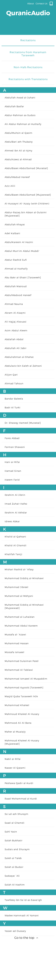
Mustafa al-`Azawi (15, 634)
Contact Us (41, 3)
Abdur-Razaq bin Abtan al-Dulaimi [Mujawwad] (26, 214)
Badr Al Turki (12, 407)
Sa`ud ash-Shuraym (16, 814)
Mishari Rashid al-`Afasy (19, 569)
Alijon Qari (11, 374)
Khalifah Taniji (13, 554)
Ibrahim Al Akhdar (16, 512)
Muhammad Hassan (17, 643)
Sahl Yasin (11, 831)
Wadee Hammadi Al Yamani (22, 915)
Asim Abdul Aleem (16, 330)
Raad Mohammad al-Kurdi (21, 798)
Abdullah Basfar (14, 106)
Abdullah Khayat (15, 224)
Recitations (28, 40)
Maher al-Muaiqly (15, 731)
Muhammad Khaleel (17, 705)
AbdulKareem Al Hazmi (19, 242)
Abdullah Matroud (16, 286)
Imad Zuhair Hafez (16, 503)
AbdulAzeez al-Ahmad (18, 159)
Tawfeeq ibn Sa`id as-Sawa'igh (23, 900)
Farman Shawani (15, 447)
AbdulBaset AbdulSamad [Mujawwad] (28, 194)
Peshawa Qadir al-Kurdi (19, 783)
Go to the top (24, 937)
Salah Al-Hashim (15, 884)
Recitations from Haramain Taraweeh (28, 54)
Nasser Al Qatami (15, 767)
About (30, 3)
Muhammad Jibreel (16, 587)
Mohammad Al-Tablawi (19, 670)
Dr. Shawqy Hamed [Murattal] (23, 423)
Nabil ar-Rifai (13, 759)
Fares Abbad (12, 438)
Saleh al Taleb (13, 858)
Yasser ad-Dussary (15, 931)
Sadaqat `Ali (12, 875)
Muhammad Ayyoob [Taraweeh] (24, 687)
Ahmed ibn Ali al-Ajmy (18, 150)
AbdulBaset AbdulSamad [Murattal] (26, 168)
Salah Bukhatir (13, 840)
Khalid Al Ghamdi (15, 545)
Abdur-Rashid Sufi (16, 259)
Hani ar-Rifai (12, 462)
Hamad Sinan (13, 471)
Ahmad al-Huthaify (16, 268)
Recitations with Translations (28, 79)
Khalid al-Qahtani (15, 536)
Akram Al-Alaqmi (15, 312)
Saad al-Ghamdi (14, 822)
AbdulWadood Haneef (18, 295)
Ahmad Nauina (14, 304)
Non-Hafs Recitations (28, 67)
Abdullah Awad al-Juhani (20, 97)
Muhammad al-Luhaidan (20, 617)
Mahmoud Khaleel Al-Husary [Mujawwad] (22, 742)
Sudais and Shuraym (17, 849)
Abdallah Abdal (14, 339)
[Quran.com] (51, 4)
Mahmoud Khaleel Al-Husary (22, 714)
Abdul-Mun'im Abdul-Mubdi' (22, 251)
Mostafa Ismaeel (14, 652)
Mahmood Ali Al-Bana (18, 723)
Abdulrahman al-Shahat (19, 357)
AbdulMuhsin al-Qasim (18, 133)
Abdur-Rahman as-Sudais (20, 115)
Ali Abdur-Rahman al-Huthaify (23, 124)
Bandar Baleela (14, 398)
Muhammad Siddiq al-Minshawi (24, 578)
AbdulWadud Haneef (17, 177)
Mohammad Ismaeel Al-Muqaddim (26, 678)
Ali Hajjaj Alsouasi (15, 321)
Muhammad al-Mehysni (19, 596)
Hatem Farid (12, 479)
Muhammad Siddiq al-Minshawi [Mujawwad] (24, 606)
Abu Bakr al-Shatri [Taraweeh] (23, 277)
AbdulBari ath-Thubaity (19, 141)
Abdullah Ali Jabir (15, 348)
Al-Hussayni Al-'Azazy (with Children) (27, 203)
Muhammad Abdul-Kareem (21, 625)
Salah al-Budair (14, 867)
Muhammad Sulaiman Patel (22, 661)
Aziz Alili (10, 186)
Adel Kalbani (12, 233)
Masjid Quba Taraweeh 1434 (21, 696)
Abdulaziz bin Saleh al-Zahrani (23, 365)
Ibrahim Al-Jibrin (15, 495)
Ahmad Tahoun (14, 383)
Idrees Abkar (12, 521)
